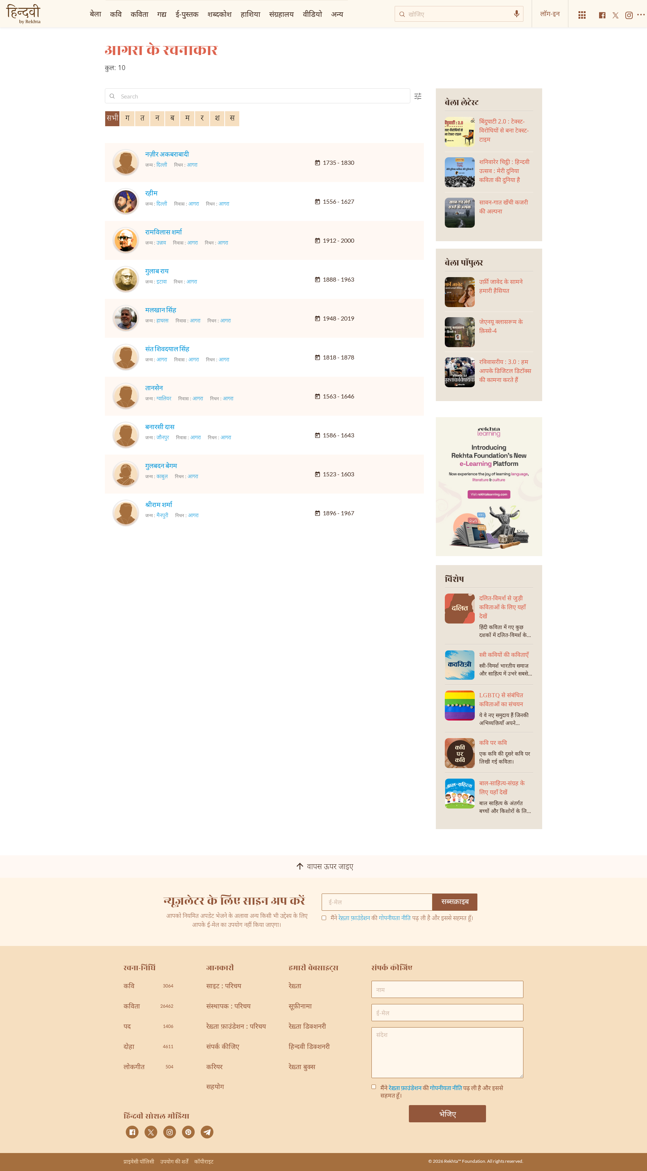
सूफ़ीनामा (300, 1006)
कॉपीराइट (203, 1161)
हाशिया (250, 13)
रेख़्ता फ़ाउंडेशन (354, 919)
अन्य (337, 13)
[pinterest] (188, 1132)
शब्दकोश (219, 13)
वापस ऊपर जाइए (330, 867)
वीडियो (312, 13)
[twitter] (151, 1132)
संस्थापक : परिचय (228, 1006)
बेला (95, 13)
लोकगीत (148, 1067)
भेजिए (447, 1113)
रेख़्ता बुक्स (302, 1067)
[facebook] (132, 1132)
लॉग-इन (550, 13)
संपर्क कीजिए (222, 1047)
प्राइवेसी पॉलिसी (139, 1161)
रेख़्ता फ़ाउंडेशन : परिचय (236, 1027)
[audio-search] (516, 14)
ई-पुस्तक (187, 13)
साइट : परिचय (223, 986)
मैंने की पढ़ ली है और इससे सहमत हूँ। (402, 919)
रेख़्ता (295, 986)
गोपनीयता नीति (395, 919)
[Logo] (23, 14)
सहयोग (215, 1087)
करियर (214, 1067)
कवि (116, 13)
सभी (112, 119)
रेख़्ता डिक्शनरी (307, 1027)
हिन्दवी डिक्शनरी (309, 1047)
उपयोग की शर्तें (174, 1161)
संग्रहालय (281, 13)
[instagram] (169, 1132)
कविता (139, 13)
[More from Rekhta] (582, 15)
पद (148, 1027)
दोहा (148, 1047)
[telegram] (207, 1132)
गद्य (162, 13)
